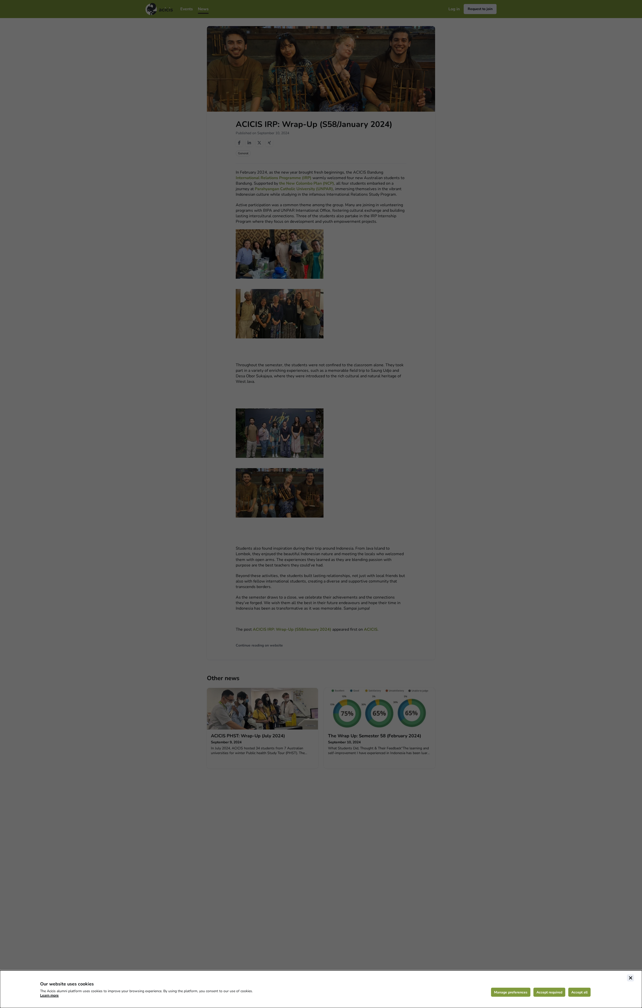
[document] (321, 989)
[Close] (630, 977)
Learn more (49, 995)
